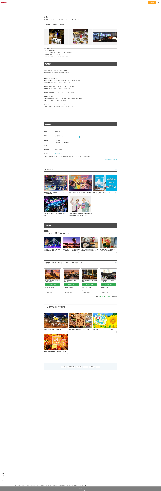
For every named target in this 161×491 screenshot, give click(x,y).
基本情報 (48, 124)
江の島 (64, 366)
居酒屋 (92, 366)
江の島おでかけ (49, 485)
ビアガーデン (108, 296)
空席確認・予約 (52, 284)
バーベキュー (102, 296)
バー (98, 366)
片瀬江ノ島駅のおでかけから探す (65, 485)
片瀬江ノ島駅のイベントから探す (77, 485)
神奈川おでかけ (36, 485)
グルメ (85, 366)
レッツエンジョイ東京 (16, 485)
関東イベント (29, 485)
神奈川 (79, 366)
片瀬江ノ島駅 (71, 366)
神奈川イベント (42, 485)
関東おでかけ (24, 485)
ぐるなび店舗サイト (59, 153)
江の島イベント (55, 485)
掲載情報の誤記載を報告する (111, 159)
